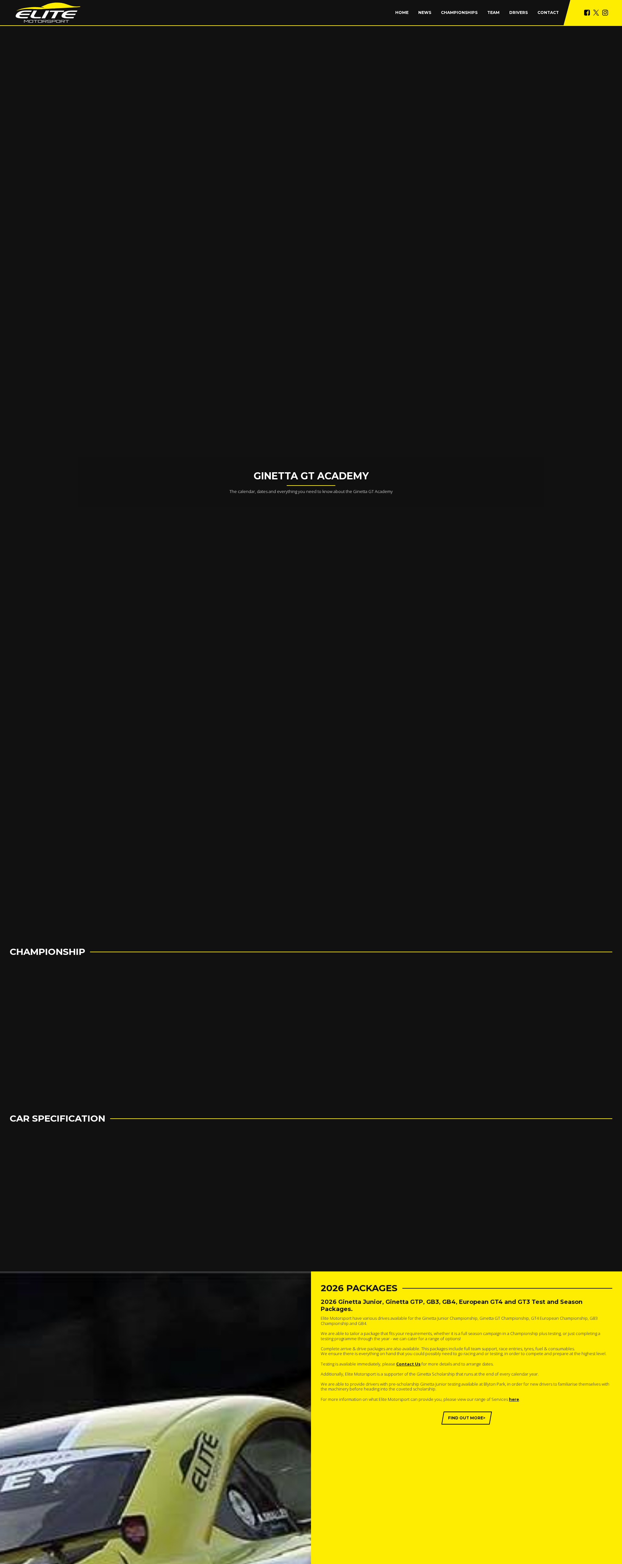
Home (402, 12)
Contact (548, 12)
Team (493, 12)
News (424, 12)
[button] (459, 12)
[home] (48, 12)
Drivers (518, 12)
